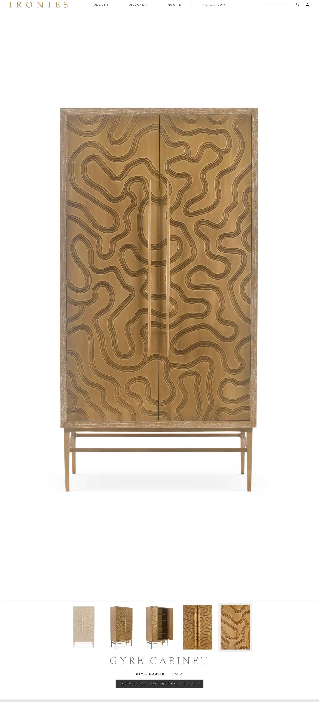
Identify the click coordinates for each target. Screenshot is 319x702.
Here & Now (214, 4)
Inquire (174, 4)
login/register (306, 4)
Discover (138, 4)
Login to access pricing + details (159, 683)
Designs (101, 4)
